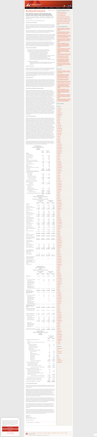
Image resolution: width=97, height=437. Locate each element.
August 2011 (59, 303)
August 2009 (59, 340)
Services (63, 7)
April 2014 (58, 253)
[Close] (18, 419)
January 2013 (59, 276)
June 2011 (58, 306)
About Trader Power (32, 7)
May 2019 (58, 158)
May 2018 (58, 176)
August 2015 (59, 228)
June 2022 (58, 111)
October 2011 (59, 300)
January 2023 (59, 109)
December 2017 (59, 184)
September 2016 (59, 208)
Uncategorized (37, 422)
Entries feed (59, 359)
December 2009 (59, 334)
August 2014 (59, 247)
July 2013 (58, 267)
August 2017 (59, 190)
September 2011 (59, 301)
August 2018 (59, 172)
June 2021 (58, 119)
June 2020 (58, 137)
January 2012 (59, 295)
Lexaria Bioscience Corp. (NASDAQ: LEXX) (63, 18)
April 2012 (58, 290)
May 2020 (58, 139)
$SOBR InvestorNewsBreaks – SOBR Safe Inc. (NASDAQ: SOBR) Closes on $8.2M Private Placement (64, 29)
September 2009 (59, 339)
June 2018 (58, 175)
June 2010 (58, 325)
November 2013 (59, 261)
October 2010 (59, 318)
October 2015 (59, 225)
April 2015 (58, 234)
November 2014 (59, 242)
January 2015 (59, 239)
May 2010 (58, 326)
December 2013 (59, 259)
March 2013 (59, 273)
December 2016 (59, 203)
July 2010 (58, 323)
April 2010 (58, 328)
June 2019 (58, 156)
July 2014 (58, 248)
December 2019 (59, 147)
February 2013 (59, 275)
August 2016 (59, 209)
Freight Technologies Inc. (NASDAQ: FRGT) (63, 16)
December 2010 (59, 315)
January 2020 (59, 145)
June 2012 (58, 287)
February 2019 (59, 162)
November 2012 (59, 279)
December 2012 (59, 278)
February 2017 (59, 200)
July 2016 (58, 211)
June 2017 (58, 194)
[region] (10, 427)
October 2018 (59, 169)
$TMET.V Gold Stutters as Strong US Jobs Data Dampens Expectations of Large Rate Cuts (64, 54)
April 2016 (58, 215)
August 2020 (59, 134)
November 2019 (59, 148)
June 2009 (58, 343)
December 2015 (59, 222)
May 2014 (58, 251)
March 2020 (59, 142)
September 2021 (59, 114)
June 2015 (58, 231)
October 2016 (59, 206)
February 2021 (59, 125)
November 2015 (59, 223)
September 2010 (59, 320)
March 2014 (59, 254)
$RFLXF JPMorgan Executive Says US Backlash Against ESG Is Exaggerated (62, 57)
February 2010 (59, 331)
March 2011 (59, 311)
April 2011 (58, 309)
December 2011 (59, 297)
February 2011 (59, 312)
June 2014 (58, 250)
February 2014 (59, 256)
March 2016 (59, 217)
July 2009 (58, 342)
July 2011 (58, 304)
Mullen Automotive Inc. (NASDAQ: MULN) (63, 21)
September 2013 (59, 264)
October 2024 (59, 108)
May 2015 (58, 233)
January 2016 (59, 220)
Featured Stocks (59, 348)
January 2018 (59, 183)
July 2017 (58, 192)
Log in (58, 357)
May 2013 (58, 270)
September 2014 (59, 245)
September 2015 (59, 226)
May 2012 (58, 289)
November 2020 (59, 130)
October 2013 (59, 262)
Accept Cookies (10, 427)
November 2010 (59, 317)
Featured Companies (40, 7)
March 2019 (59, 161)
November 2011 (59, 298)
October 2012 (59, 281)
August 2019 (59, 153)
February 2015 (59, 237)
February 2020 (59, 144)
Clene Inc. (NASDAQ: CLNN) (61, 15)
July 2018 (58, 173)
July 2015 (58, 229)
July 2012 (58, 286)
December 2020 (59, 128)
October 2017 (59, 187)
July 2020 (58, 136)
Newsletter (46, 7)
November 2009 (59, 336)
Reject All (10, 430)
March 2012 (59, 292)
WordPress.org (59, 362)
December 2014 (59, 240)
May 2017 (58, 195)
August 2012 (59, 284)
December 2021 (59, 112)
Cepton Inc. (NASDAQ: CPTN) (61, 13)
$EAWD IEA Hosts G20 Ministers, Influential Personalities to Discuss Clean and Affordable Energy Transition (64, 64)
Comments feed (59, 360)
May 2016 (58, 214)
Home (26, 7)
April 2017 (58, 197)
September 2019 (59, 151)
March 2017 (59, 198)
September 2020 (59, 133)
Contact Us (68, 7)
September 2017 (59, 189)
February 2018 (59, 181)
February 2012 (59, 293)
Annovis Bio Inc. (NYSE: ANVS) (61, 12)
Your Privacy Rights (10, 433)
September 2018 (59, 170)
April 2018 (58, 178)
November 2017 (59, 186)
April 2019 (58, 159)
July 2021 (58, 117)
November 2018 (59, 167)
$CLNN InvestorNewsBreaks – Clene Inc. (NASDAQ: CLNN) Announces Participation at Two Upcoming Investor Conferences (63, 32)
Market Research (58, 7)
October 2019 (59, 150)
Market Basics (52, 7)
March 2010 (59, 329)
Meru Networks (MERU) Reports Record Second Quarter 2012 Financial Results (35, 11)
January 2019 (59, 164)
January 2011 (59, 314)
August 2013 (59, 265)
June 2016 (58, 212)
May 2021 (58, 120)
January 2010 (59, 332)
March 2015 (59, 236)
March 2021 (59, 123)
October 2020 (59, 131)
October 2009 (59, 337)
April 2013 (58, 272)
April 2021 (58, 122)
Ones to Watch (59, 351)
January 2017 (59, 201)
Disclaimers (33, 435)
